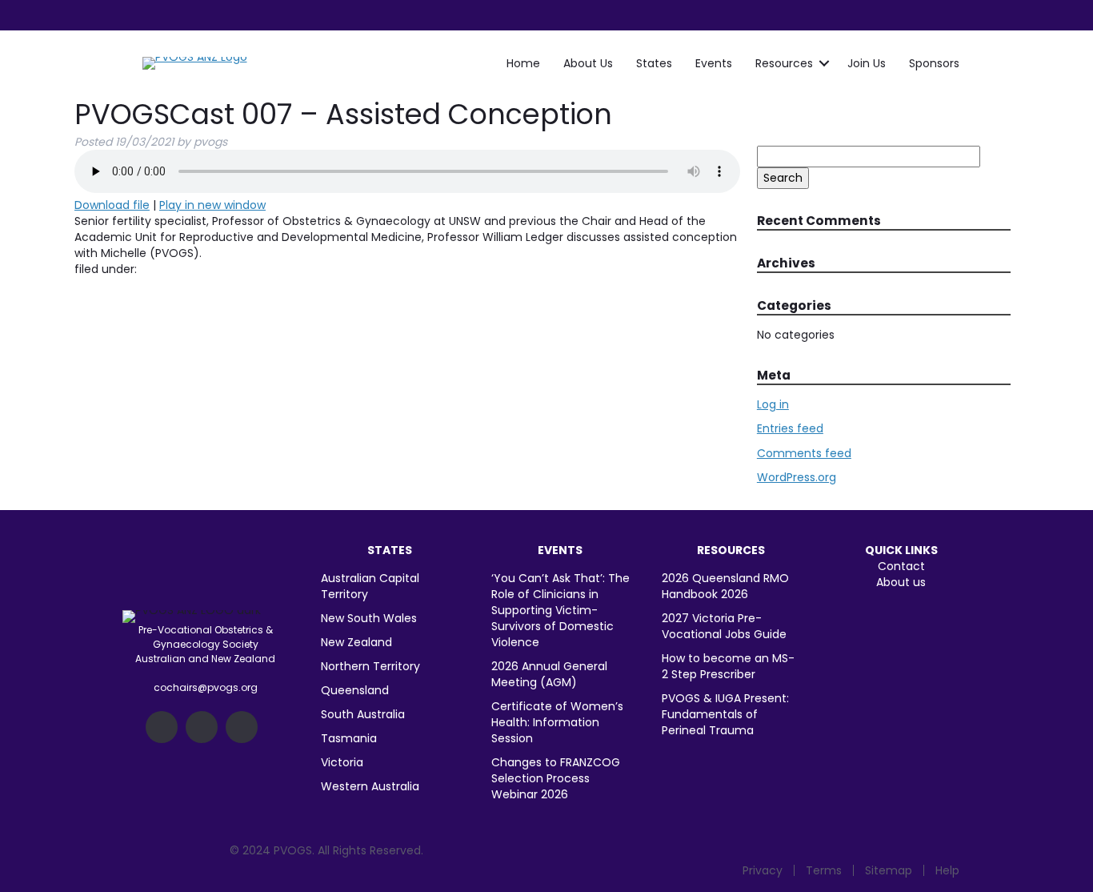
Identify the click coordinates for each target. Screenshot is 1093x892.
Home (523, 63)
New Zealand (356, 642)
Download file (112, 205)
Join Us (866, 63)
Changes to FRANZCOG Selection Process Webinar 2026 (555, 778)
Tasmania (349, 738)
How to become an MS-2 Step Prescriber (728, 666)
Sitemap (888, 870)
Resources (784, 63)
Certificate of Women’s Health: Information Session (557, 722)
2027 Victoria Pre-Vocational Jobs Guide (724, 626)
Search (783, 178)
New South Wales (369, 618)
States (654, 63)
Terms (824, 870)
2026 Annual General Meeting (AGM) (549, 674)
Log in (773, 404)
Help (947, 870)
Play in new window (212, 205)
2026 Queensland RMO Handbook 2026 (725, 586)
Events (713, 63)
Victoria (342, 762)
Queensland (355, 690)
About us (901, 582)
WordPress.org (796, 477)
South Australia (363, 714)
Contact (901, 566)
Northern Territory (370, 666)
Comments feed (804, 453)
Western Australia (370, 786)
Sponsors (934, 63)
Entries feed (790, 428)
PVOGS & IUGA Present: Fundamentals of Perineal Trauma (725, 714)
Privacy (763, 870)
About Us (588, 63)
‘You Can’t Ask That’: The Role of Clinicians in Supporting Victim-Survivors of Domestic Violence (560, 610)
